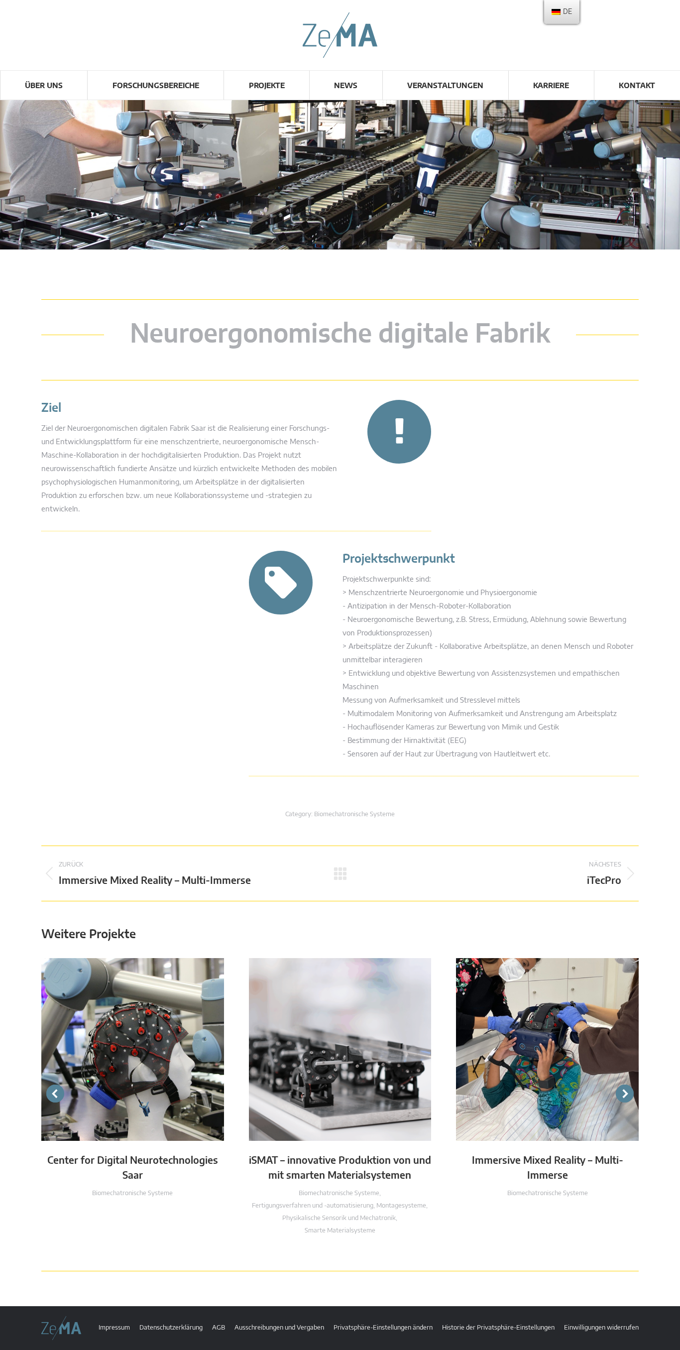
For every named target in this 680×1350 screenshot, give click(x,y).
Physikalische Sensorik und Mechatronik (339, 1218)
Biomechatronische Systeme (354, 814)
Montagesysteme (401, 1206)
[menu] (561, 12)
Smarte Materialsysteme (340, 1230)
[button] (55, 1094)
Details (146, 1049)
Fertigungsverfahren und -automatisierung (312, 1206)
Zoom (119, 1049)
